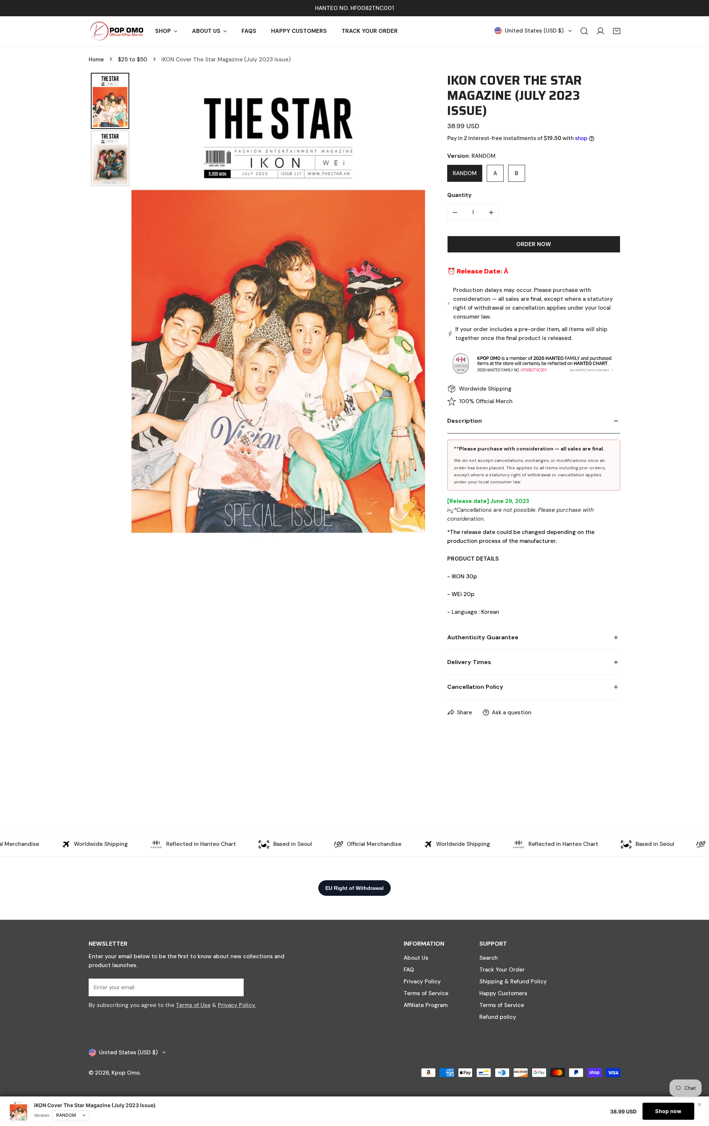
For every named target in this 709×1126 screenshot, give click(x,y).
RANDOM (465, 173)
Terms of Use (193, 1005)
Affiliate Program (426, 1005)
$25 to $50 (132, 59)
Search (488, 958)
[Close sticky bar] (699, 1104)
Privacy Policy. (237, 1005)
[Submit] (234, 987)
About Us (416, 958)
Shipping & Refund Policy (513, 981)
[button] (617, 31)
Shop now (668, 1111)
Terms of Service (426, 993)
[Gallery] (257, 309)
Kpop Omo (126, 1072)
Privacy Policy (422, 981)
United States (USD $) (534, 30)
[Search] (584, 31)
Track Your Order (502, 969)
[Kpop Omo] (116, 31)
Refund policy (497, 1017)
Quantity (459, 195)
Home (96, 59)
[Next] (414, 309)
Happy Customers (503, 993)
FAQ (409, 969)
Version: (42, 1115)
